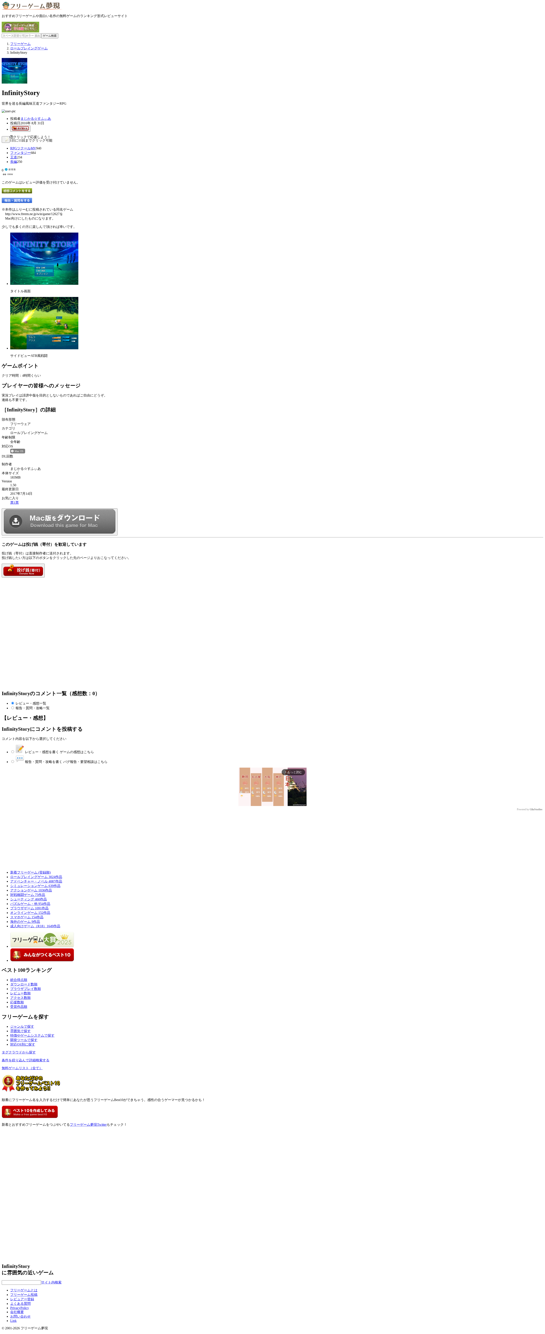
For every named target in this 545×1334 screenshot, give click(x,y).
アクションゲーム (31, 890)
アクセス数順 (20, 998)
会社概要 (17, 1312)
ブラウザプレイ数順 (25, 989)
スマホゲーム (26, 917)
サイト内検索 (51, 1282)
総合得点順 (18, 980)
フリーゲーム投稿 (23, 1294)
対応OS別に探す (22, 1044)
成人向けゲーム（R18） (35, 926)
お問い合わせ (20, 1316)
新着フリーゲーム (30, 872)
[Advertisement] (34, 604)
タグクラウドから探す (19, 1052)
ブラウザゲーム (29, 908)
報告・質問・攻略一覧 (33, 708)
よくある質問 (20, 1303)
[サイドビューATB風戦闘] (44, 348)
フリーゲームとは (23, 1290)
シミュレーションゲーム (35, 886)
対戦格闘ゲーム (27, 895)
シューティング (28, 899)
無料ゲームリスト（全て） (22, 1068)
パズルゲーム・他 (30, 904)
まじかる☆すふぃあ (35, 118)
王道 (13, 157)
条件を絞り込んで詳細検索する (25, 1060)
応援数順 (17, 1002)
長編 (13, 161)
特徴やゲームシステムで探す (32, 1035)
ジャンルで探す (22, 1026)
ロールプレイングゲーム (36, 877)
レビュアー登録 (22, 1299)
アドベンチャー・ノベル (36, 881)
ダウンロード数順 (23, 984)
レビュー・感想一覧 (31, 703)
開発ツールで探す (23, 1040)
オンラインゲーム (30, 912)
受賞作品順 (18, 1006)
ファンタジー (20, 153)
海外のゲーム (25, 921)
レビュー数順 (20, 993)
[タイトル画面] (44, 283)
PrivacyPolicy (19, 1308)
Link (13, 1320)
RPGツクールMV (23, 148)
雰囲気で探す (20, 1031)
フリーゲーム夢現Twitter (88, 1124)
